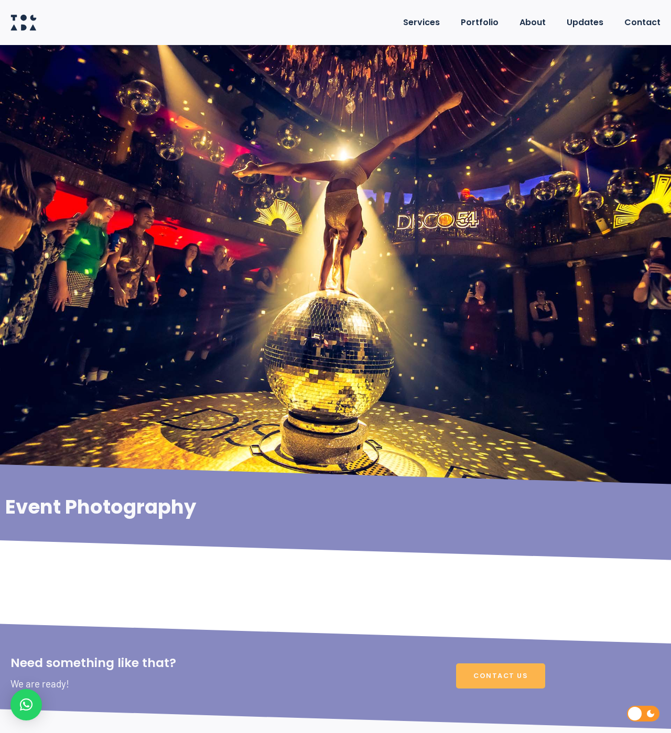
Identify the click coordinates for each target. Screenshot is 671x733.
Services (421, 22)
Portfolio (480, 22)
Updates (585, 22)
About (533, 22)
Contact (642, 22)
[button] (26, 704)
